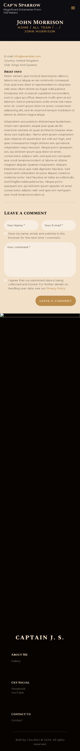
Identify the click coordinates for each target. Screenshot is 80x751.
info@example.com (27, 56)
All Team (42, 27)
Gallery (16, 661)
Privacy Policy (55, 288)
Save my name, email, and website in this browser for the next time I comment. (36, 235)
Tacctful (32, 739)
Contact (16, 720)
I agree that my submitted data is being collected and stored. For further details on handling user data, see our (38, 284)
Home (23, 27)
